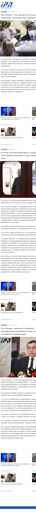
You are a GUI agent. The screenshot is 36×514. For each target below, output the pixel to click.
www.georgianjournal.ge (6, 124)
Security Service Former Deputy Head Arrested (12, 137)
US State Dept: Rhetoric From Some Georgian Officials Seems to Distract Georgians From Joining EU (15, 118)
